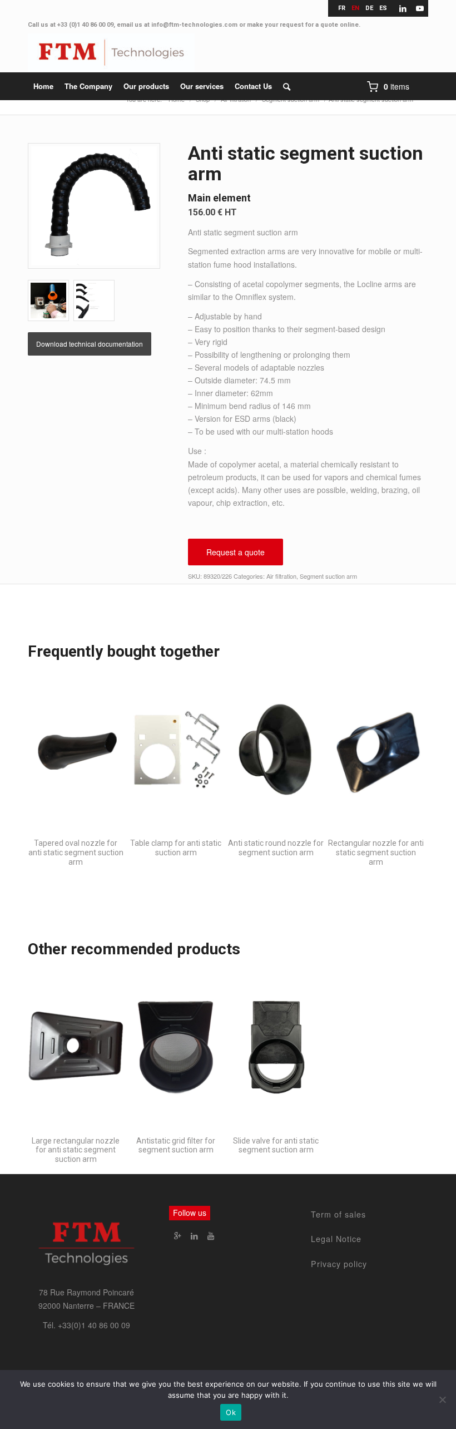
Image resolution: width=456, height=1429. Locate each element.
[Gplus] (177, 1235)
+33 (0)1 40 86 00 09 (85, 24)
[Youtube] (210, 1235)
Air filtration (281, 575)
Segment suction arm (328, 575)
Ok (231, 1412)
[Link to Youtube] (420, 8)
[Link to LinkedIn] (403, 8)
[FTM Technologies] (111, 52)
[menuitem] (43, 86)
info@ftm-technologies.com (194, 24)
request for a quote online (319, 24)
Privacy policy (339, 1263)
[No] (442, 1399)
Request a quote (235, 552)
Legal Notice (336, 1238)
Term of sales (338, 1214)
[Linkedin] (194, 1235)
